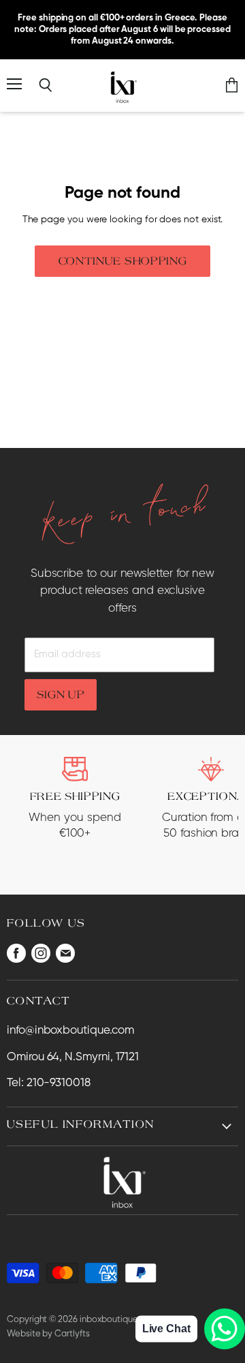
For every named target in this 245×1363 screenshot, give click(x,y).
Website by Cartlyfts (48, 1334)
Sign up (61, 694)
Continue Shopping (123, 260)
